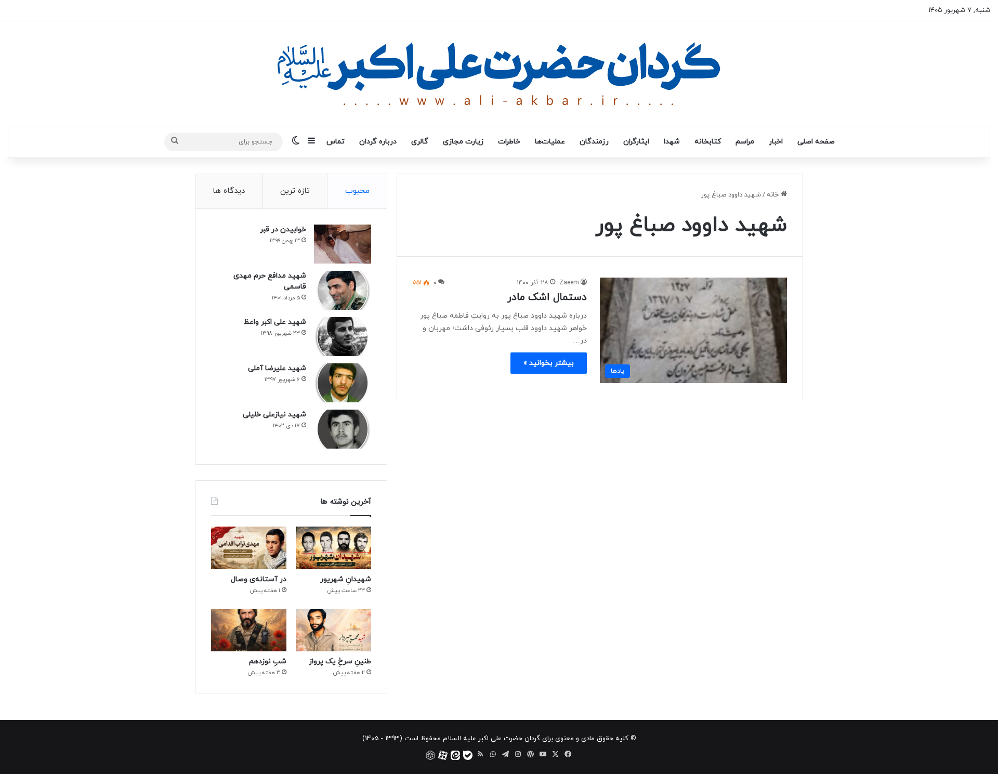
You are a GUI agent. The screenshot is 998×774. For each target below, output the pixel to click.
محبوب (357, 191)
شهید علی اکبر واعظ (275, 322)
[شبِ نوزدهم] (248, 630)
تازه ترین (295, 191)
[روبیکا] (430, 755)
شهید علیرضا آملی (277, 368)
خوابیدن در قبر (283, 229)
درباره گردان (378, 142)
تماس (335, 142)
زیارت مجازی (463, 142)
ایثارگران (636, 142)
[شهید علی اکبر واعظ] (342, 336)
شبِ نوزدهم (267, 661)
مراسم (745, 142)
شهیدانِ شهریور (345, 579)
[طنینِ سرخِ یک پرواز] (333, 630)
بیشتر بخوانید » (548, 363)
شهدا (672, 142)
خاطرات (509, 142)
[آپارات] (443, 755)
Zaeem (569, 283)
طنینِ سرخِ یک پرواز (340, 661)
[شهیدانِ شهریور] (333, 548)
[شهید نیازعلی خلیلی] (342, 429)
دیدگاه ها (229, 191)
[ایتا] (455, 755)
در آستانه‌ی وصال (258, 579)
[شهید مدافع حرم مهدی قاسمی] (342, 290)
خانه (774, 195)
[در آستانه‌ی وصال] (248, 548)
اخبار (776, 142)
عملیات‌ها (550, 142)
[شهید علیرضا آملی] (342, 382)
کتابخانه (707, 142)
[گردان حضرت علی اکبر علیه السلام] (499, 73)
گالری (419, 142)
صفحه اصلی (816, 142)
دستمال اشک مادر (547, 297)
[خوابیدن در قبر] (342, 244)
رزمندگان (594, 142)
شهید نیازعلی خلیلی (274, 414)
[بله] (468, 755)
